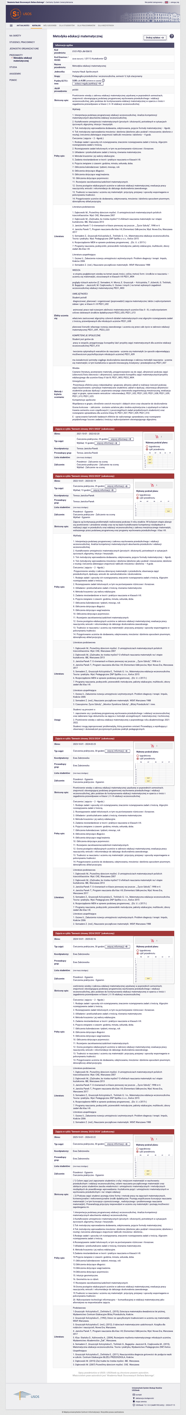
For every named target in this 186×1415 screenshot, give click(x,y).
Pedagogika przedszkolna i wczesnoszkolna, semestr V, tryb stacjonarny (107, 76)
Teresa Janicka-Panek (87, 448)
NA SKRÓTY (15, 35)
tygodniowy (154, 446)
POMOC (13, 80)
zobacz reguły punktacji (86, 83)
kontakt (139, 1395)
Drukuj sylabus (153, 37)
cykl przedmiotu (156, 449)
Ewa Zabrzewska (81, 758)
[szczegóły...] (161, 436)
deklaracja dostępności (145, 1398)
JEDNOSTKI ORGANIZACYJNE (24, 48)
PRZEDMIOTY (16, 55)
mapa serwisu (141, 1402)
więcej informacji (119, 439)
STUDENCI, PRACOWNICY (22, 42)
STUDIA (13, 67)
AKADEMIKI (15, 73)
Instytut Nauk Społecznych (85, 71)
